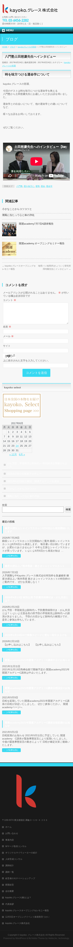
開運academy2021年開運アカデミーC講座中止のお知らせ (37, 660)
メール (8, 336)
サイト (6, 345)
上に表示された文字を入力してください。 (26, 360)
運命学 (49, 186)
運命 (43, 186)
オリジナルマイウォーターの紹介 (21, 852)
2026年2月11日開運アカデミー (24, 473)
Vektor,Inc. (53, 938)
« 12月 (13, 454)
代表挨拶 (9, 904)
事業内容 (9, 840)
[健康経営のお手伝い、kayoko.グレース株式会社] (30, 9)
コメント (9, 300)
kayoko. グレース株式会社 (32, 935)
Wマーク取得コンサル (15, 846)
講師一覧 (9, 872)
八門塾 (19, 186)
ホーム (8, 827)
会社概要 (9, 891)
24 (17, 445)
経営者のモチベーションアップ (20, 878)
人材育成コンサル (13, 859)
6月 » (22, 454)
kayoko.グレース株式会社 (17, 923)
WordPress (20, 938)
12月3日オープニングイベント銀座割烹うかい (27, 917)
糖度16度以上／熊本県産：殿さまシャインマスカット (35, 566)
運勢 (37, 186)
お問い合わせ (11, 833)
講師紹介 (9, 865)
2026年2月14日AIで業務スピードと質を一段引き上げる (36, 635)
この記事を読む (12, 556)
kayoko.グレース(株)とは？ (18, 897)
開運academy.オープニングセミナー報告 (41, 243)
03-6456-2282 (18, 20)
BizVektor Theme (37, 938)
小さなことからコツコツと (17, 209)
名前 (7, 326)
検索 (4, 505)
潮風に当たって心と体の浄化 (18, 215)
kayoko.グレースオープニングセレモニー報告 (27, 910)
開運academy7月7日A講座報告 (36, 223)
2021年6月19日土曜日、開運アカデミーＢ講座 (33, 481)
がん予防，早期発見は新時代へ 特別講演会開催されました (37, 465)
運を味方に (29, 186)
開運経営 (9, 885)
